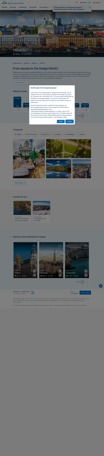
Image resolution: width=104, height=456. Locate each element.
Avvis (60, 121)
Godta (70, 121)
